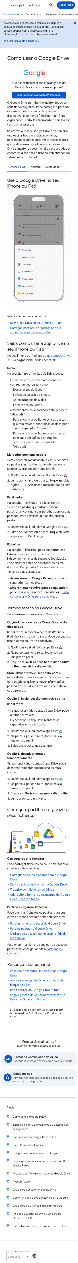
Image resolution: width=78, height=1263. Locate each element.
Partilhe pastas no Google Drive (31, 929)
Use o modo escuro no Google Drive (34, 1189)
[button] (5, 5)
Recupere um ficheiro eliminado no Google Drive (41, 1173)
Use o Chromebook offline (28, 1145)
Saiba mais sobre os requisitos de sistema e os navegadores (41, 1127)
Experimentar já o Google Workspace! (39, 95)
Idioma (13, 1251)
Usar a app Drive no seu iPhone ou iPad (35, 323)
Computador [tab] (53, 166)
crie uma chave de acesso (19, 41)
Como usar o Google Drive (29, 1116)
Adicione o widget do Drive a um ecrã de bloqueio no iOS (37, 1216)
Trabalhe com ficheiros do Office (32, 890)
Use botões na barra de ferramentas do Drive (40, 1226)
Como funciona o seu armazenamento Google (40, 1197)
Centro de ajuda (12, 14)
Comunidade (33, 14)
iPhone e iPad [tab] (17, 166)
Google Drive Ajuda (25, 5)
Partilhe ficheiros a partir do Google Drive (38, 923)
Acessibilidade (21, 1181)
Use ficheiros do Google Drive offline (34, 990)
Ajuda (10, 1107)
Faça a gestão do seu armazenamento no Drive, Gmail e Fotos (41, 1163)
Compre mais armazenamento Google (35, 1153)
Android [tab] (36, 166)
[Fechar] (75, 23)
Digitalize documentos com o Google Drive (38, 884)
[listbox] (18, 1256)
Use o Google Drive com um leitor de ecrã (37, 1205)
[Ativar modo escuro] (34, 1256)
